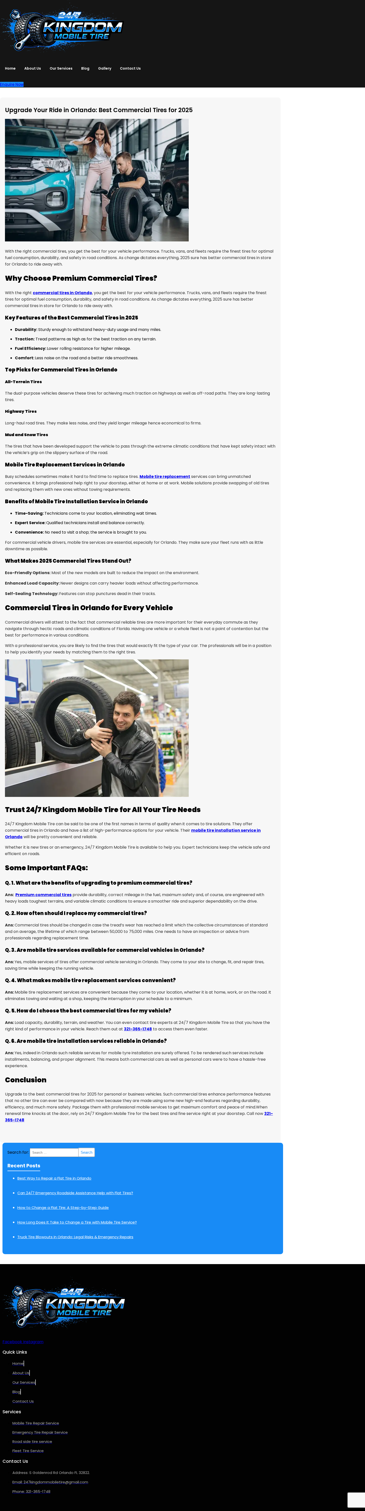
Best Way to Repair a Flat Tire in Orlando (54, 1178)
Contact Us (130, 68)
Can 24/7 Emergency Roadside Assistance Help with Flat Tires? (75, 1192)
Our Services (61, 68)
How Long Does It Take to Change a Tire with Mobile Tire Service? (77, 1222)
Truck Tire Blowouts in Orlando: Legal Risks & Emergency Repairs (75, 1236)
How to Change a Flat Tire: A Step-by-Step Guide (63, 1207)
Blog (85, 68)
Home (10, 68)
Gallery (104, 68)
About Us (32, 68)
